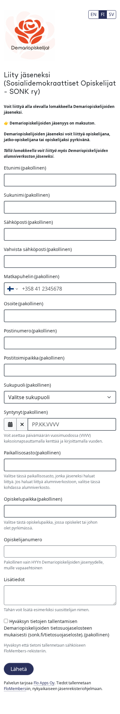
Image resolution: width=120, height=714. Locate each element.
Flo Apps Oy (44, 683)
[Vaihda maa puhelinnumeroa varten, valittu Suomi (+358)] (12, 289)
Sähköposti (28, 222)
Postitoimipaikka (34, 358)
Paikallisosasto (32, 453)
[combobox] (60, 465)
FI (103, 14)
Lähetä (19, 668)
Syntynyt (26, 412)
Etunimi (25, 168)
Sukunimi (27, 195)
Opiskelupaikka (33, 499)
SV (111, 14)
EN (94, 14)
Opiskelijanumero (23, 539)
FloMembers (15, 688)
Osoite (23, 303)
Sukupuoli (27, 385)
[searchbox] (16, 465)
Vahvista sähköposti (38, 249)
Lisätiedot (14, 579)
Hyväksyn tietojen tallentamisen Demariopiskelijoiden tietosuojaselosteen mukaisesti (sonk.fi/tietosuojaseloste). (56, 628)
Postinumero (30, 331)
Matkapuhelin (31, 276)
